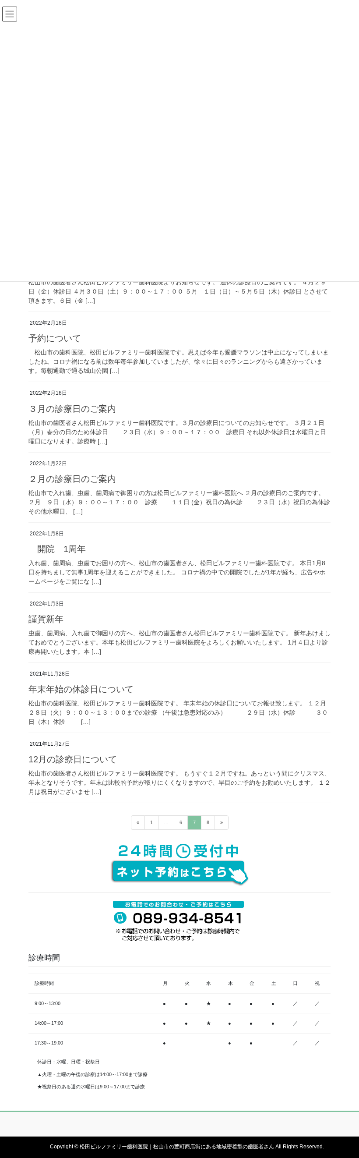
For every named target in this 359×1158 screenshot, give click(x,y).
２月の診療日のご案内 (72, 479)
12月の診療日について (72, 759)
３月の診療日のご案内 (72, 409)
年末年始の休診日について (81, 689)
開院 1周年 (57, 549)
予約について (54, 338)
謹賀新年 (45, 619)
